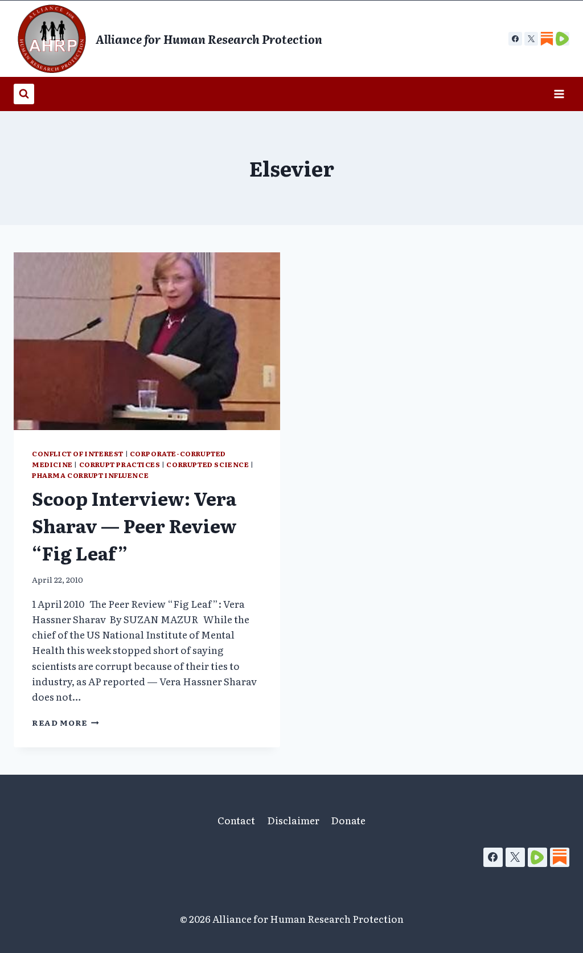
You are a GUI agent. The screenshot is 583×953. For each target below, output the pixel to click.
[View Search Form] (24, 94)
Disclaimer (293, 820)
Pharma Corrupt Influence (90, 475)
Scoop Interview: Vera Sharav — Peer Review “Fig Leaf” (134, 525)
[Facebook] (515, 39)
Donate (348, 820)
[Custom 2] (562, 39)
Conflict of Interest (78, 453)
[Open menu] (558, 94)
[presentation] (147, 341)
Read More (65, 722)
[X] (531, 39)
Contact (236, 820)
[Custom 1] (546, 39)
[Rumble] (537, 857)
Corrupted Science (207, 464)
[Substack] (559, 857)
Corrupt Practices (120, 464)
